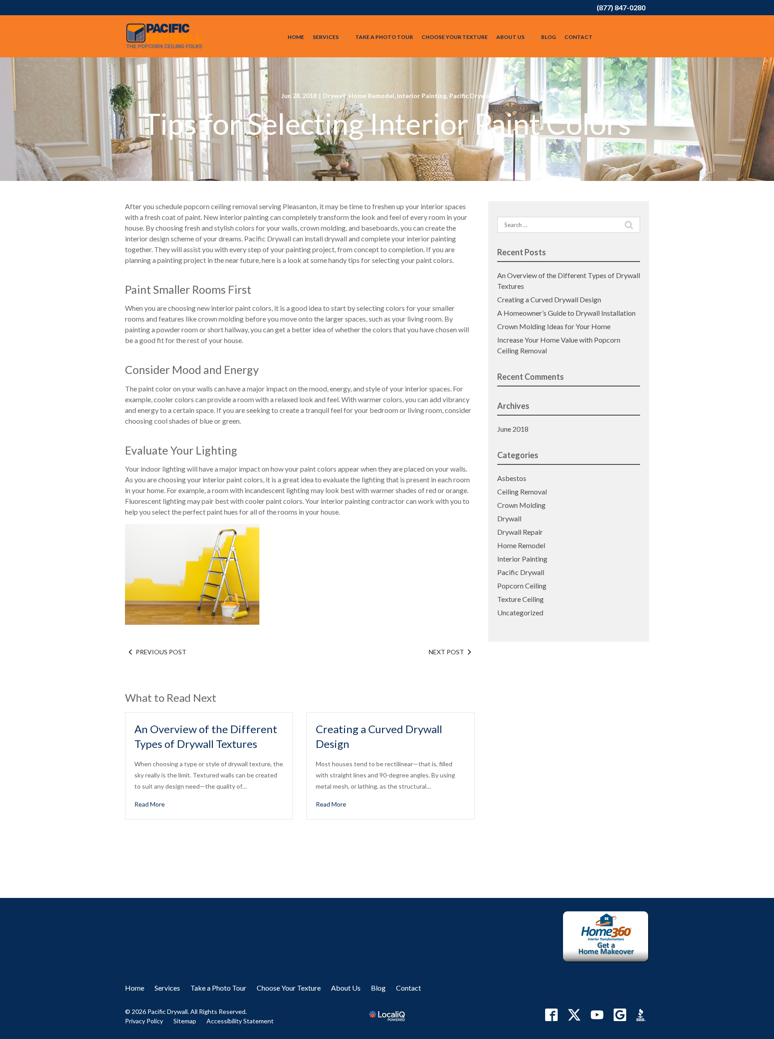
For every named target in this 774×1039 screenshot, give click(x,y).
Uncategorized (520, 612)
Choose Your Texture (454, 37)
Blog (548, 37)
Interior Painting (422, 95)
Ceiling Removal (522, 491)
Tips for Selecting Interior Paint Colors (387, 123)
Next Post (446, 652)
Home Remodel (371, 95)
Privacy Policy (144, 1021)
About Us (510, 37)
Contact (578, 37)
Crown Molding (521, 505)
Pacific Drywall (471, 95)
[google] (620, 1015)
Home (296, 37)
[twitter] (574, 1015)
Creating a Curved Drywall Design (549, 299)
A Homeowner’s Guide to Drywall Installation (566, 313)
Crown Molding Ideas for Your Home (554, 326)
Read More (149, 804)
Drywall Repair (520, 532)
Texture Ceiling (520, 599)
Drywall (334, 95)
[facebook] (551, 1015)
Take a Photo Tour (384, 37)
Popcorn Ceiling (521, 585)
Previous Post (161, 652)
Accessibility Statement (240, 1021)
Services (326, 37)
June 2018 (513, 429)
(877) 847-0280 (621, 7)
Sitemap (184, 1021)
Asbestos (511, 478)
